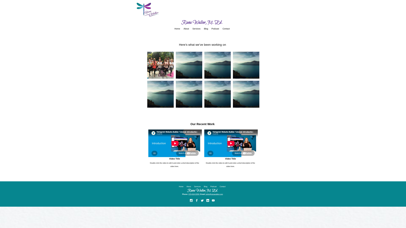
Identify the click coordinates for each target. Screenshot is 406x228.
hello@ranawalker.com (214, 194)
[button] (160, 65)
